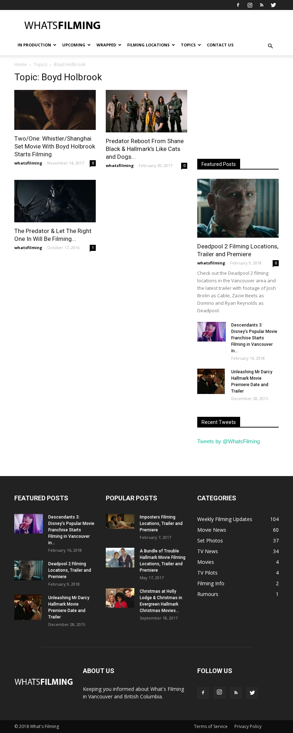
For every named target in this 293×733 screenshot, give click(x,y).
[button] (270, 46)
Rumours (207, 594)
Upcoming (73, 44)
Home (20, 64)
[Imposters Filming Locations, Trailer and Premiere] (120, 521)
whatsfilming (28, 163)
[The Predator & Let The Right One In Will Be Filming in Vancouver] (55, 201)
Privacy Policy (248, 726)
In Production (34, 44)
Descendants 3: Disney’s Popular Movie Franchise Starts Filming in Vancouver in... (254, 338)
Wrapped (106, 44)
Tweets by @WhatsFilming (228, 441)
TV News (207, 551)
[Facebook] (238, 5)
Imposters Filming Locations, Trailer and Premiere (161, 523)
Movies (205, 561)
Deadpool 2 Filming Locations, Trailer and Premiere (69, 570)
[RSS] (261, 5)
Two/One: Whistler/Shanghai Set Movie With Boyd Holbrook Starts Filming (54, 146)
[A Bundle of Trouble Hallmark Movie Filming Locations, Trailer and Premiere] (120, 557)
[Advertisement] (194, 25)
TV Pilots (207, 572)
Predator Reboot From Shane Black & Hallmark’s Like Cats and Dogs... (145, 148)
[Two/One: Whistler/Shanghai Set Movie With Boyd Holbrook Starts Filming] (55, 110)
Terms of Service (211, 726)
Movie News (211, 529)
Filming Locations (148, 44)
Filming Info (210, 583)
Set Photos (210, 540)
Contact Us (220, 44)
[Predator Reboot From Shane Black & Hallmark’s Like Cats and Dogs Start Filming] (146, 111)
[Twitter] (273, 5)
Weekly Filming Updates (224, 519)
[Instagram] (249, 5)
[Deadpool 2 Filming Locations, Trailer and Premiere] (238, 208)
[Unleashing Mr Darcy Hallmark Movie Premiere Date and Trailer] (211, 381)
